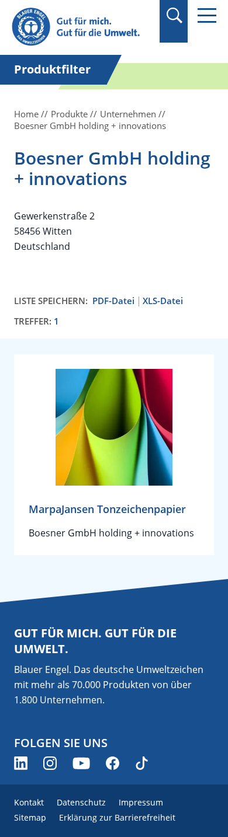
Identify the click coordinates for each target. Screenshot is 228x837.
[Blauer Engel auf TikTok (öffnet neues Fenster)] (141, 763)
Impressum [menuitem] (141, 802)
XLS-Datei (163, 301)
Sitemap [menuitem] (30, 817)
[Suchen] (173, 15)
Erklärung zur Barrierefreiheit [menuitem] (117, 817)
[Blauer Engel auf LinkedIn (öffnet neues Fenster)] (20, 763)
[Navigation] (207, 15)
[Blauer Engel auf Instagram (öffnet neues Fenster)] (50, 763)
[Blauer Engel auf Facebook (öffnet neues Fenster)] (112, 763)
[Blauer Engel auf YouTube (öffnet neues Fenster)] (81, 763)
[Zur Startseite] (82, 27)
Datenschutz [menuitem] (81, 802)
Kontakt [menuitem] (29, 802)
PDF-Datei (113, 301)
